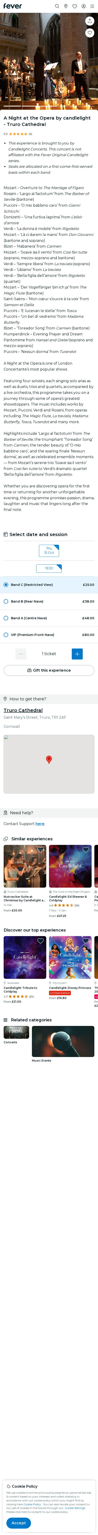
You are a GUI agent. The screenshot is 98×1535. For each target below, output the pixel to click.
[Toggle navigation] (92, 6)
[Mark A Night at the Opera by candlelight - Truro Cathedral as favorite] (89, 32)
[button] (49, 585)
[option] (49, 585)
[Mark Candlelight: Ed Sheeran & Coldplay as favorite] (86, 850)
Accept (19, 1523)
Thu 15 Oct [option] (49, 550)
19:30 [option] (49, 568)
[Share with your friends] (89, 21)
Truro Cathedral (23, 710)
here (40, 824)
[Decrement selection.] (20, 654)
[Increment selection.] (77, 654)
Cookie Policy (32, 1504)
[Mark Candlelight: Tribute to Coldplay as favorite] (41, 941)
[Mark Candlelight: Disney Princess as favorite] (86, 941)
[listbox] (49, 551)
